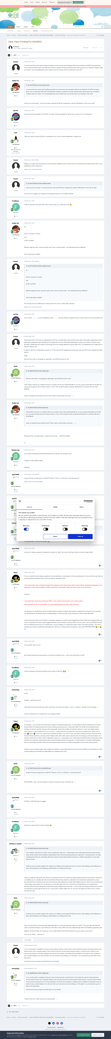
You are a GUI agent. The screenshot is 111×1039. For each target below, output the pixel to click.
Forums (35, 31)
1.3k (16, 587)
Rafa (15, 366)
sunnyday (15, 523)
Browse (10, 26)
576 (16, 859)
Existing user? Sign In (64, 2)
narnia (15, 110)
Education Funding (27, 48)
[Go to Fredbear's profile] (16, 207)
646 (16, 465)
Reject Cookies (97, 1035)
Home (26, 2)
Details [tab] (55, 507)
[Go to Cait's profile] (16, 139)
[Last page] (19, 55)
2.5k (16, 125)
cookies (18, 1035)
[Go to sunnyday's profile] (16, 529)
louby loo (15, 81)
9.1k (16, 148)
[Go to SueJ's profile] (16, 579)
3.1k (16, 95)
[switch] (45, 529)
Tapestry (52, 2)
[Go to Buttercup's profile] (16, 456)
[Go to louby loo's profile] (16, 87)
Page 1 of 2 (25, 55)
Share (86, 47)
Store (32, 26)
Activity (18, 26)
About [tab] (81, 507)
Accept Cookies (84, 1035)
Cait (15, 133)
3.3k (16, 216)
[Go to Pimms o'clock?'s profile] (16, 850)
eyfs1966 (15, 474)
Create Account (78, 2)
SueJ (16, 572)
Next (15, 55)
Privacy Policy (52, 1027)
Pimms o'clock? (15, 844)
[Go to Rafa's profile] (16, 372)
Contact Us (60, 1027)
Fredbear (15, 201)
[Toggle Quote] (26, 85)
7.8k (16, 538)
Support (26, 26)
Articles (38, 2)
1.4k (16, 489)
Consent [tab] (29, 507)
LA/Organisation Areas (47, 31)
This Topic (95, 26)
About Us (44, 2)
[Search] (102, 26)
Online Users (10, 31)
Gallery (19, 31)
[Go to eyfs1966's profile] (16, 481)
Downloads (27, 31)
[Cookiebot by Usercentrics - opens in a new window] (85, 501)
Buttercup (15, 450)
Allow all (80, 536)
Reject (55, 536)
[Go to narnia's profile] (16, 117)
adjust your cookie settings (59, 1035)
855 (16, 381)
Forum (31, 2)
